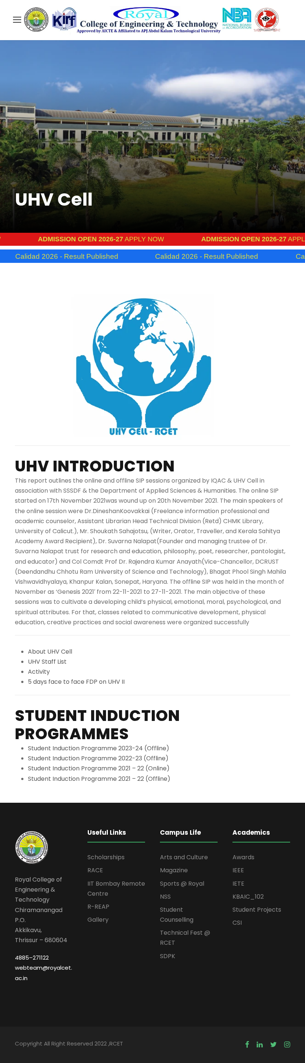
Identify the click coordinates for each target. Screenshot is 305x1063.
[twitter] (273, 1045)
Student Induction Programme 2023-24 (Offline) (98, 748)
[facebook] (247, 1045)
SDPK (167, 956)
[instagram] (287, 1045)
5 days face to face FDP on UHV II (76, 681)
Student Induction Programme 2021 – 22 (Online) (99, 768)
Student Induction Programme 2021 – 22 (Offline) (99, 778)
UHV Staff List (47, 661)
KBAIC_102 (248, 896)
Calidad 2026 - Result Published (179, 256)
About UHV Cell (50, 651)
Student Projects (256, 909)
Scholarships (106, 857)
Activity (39, 671)
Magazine (174, 870)
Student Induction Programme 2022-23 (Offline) (98, 758)
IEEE (238, 870)
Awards (243, 857)
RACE (95, 870)
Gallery (98, 919)
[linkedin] (260, 1045)
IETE (238, 883)
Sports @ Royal (182, 883)
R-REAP (98, 906)
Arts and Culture (184, 857)
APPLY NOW (75, 239)
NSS (165, 896)
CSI (237, 922)
